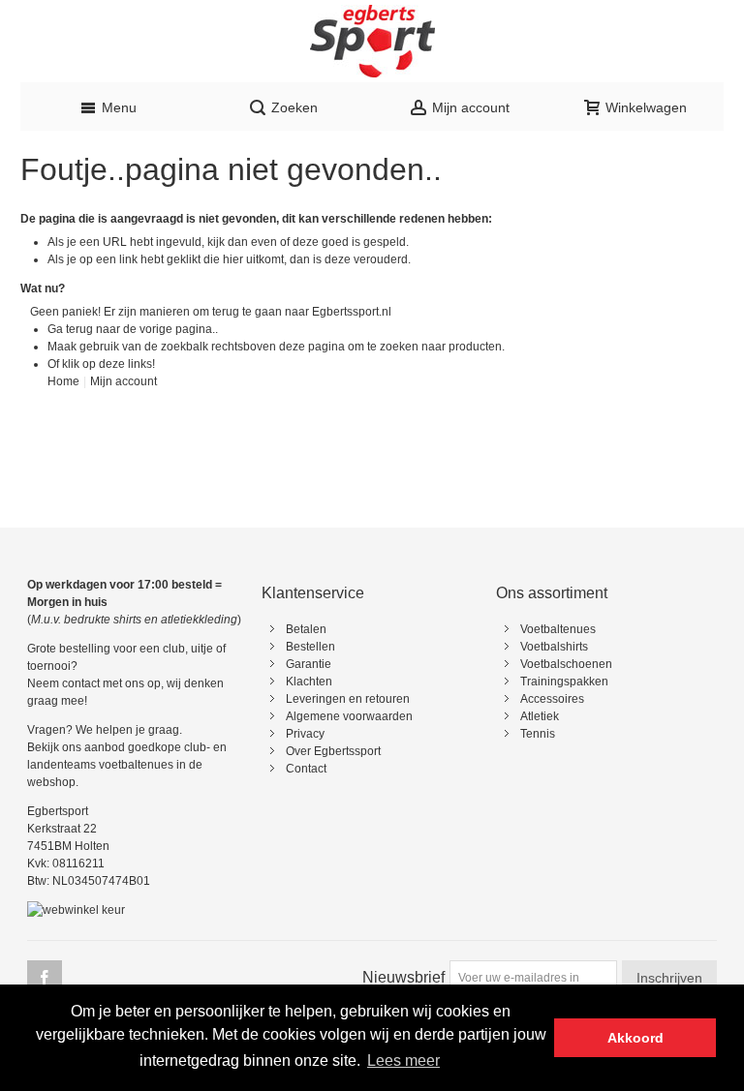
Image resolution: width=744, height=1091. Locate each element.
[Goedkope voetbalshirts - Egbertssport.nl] (372, 41)
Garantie (308, 664)
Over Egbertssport (333, 751)
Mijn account (123, 381)
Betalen (306, 629)
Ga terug (70, 329)
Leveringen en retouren (348, 699)
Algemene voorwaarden (349, 716)
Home (63, 381)
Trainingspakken (564, 681)
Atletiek (539, 716)
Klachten (309, 681)
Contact (306, 768)
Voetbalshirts (554, 646)
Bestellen (310, 646)
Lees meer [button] (403, 1060)
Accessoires (552, 699)
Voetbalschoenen (566, 664)
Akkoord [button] (635, 1038)
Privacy (305, 734)
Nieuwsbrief (403, 977)
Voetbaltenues (558, 629)
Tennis (537, 734)
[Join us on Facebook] (44, 978)
